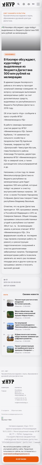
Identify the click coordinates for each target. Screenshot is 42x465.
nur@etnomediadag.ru (21, 402)
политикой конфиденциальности (16, 454)
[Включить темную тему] (24, 4)
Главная (3, 391)
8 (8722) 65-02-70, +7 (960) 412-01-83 (21, 399)
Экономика (10, 54)
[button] (38, 4)
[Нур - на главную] (11, 4)
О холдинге (5, 410)
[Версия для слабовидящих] (29, 4)
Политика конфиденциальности (12, 414)
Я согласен (21, 459)
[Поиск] (18, 4)
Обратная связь (16, 410)
